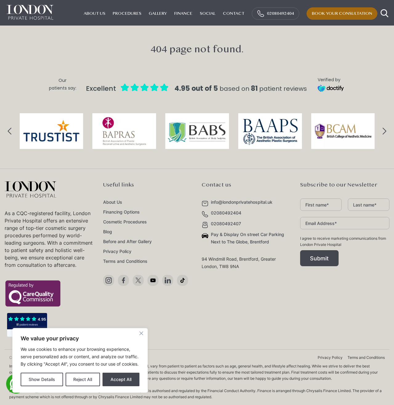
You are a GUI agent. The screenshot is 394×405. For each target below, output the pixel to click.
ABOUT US (94, 13)
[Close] (141, 333)
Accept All (121, 379)
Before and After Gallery (127, 241)
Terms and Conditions (125, 261)
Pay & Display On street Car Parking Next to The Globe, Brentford (247, 238)
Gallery (158, 13)
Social (207, 13)
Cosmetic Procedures (125, 222)
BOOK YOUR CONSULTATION (342, 13)
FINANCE (183, 13)
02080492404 (280, 13)
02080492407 (226, 224)
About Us (112, 202)
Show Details (42, 379)
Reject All (82, 379)
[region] (80, 360)
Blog (107, 232)
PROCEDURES (127, 13)
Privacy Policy (117, 251)
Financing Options (121, 212)
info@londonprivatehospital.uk (241, 202)
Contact (233, 13)
